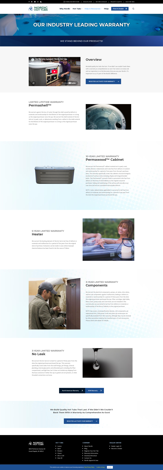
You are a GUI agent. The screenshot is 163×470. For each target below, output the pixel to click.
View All (59, 458)
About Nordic (88, 446)
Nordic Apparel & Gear (91, 460)
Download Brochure (90, 456)
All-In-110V (60, 456)
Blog (85, 448)
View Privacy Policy (89, 467)
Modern (59, 451)
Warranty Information (91, 453)
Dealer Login (115, 446)
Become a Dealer (116, 448)
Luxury (59, 446)
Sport (59, 448)
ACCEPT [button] (110, 467)
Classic (59, 453)
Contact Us (87, 458)
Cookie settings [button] (100, 467)
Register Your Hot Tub (91, 451)
